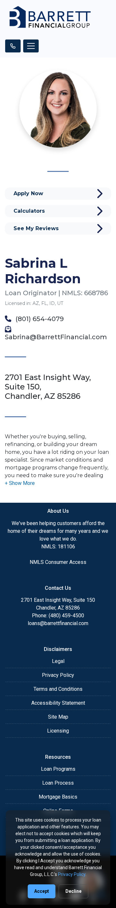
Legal (58, 661)
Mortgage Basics (58, 797)
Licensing (58, 731)
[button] (20, 483)
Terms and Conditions (58, 689)
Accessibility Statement (58, 703)
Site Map (58, 717)
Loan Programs (58, 769)
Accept (41, 891)
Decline (73, 891)
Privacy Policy (58, 675)
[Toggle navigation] (31, 45)
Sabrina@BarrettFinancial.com (56, 337)
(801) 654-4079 (39, 319)
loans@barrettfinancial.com (58, 623)
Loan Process (58, 783)
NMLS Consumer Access (58, 562)
